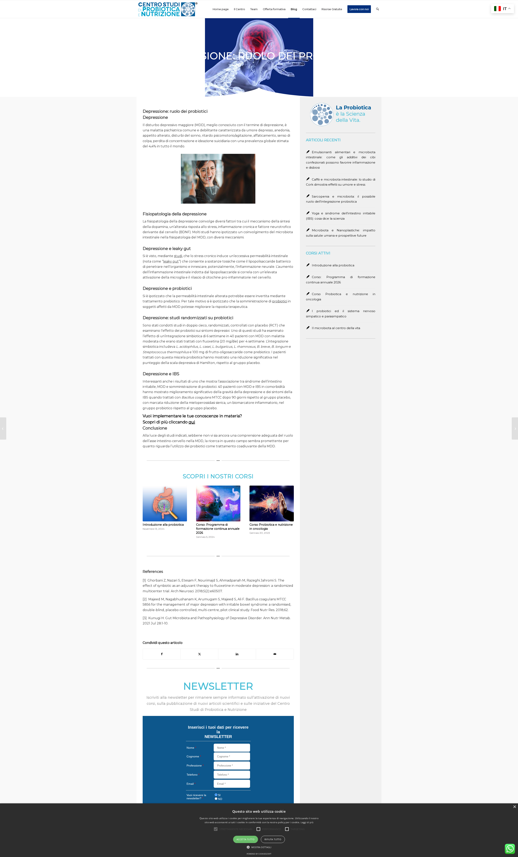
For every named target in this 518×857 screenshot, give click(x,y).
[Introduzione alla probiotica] (165, 503)
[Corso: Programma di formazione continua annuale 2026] (218, 503)
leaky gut (171, 261)
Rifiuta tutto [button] (272, 839)
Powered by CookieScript (259, 854)
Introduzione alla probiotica (163, 524)
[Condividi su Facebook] (161, 654)
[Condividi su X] (199, 654)
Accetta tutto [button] (246, 839)
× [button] (514, 806)
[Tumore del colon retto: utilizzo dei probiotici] (515, 428)
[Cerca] (377, 9)
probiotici (279, 301)
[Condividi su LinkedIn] (237, 654)
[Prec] (149, 507)
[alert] (259, 830)
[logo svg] (167, 9)
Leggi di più (307, 822)
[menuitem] (220, 9)
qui (192, 422)
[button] (259, 847)
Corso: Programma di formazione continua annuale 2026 (218, 529)
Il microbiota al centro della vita (336, 328)
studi (178, 256)
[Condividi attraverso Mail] (274, 654)
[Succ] (288, 507)
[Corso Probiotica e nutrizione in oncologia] (271, 503)
